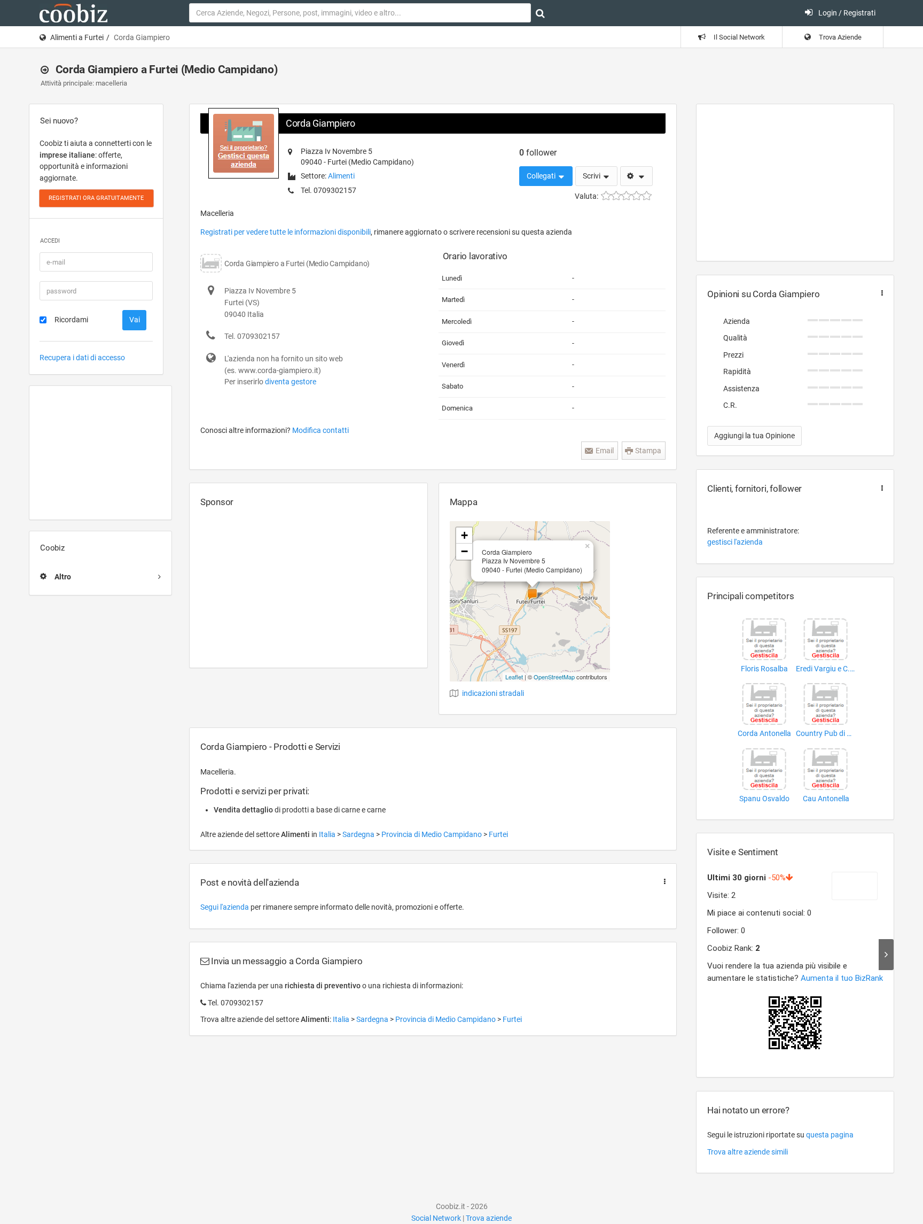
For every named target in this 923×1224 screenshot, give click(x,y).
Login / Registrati (846, 13)
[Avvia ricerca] (540, 13)
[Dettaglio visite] (886, 954)
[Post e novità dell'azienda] (662, 881)
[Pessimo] (606, 196)
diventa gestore (290, 381)
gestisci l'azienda (735, 542)
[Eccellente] (647, 196)
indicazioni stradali (493, 693)
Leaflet (514, 676)
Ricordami (71, 319)
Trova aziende (489, 1218)
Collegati (542, 176)
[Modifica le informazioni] (636, 176)
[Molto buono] (636, 196)
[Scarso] (616, 196)
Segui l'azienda (224, 907)
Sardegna (359, 834)
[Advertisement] (100, 453)
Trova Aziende (839, 37)
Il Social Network (738, 37)
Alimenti (341, 176)
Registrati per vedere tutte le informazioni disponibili (285, 232)
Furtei (498, 834)
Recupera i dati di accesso (82, 357)
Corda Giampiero (320, 123)
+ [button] (464, 535)
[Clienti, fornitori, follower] (880, 488)
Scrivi (592, 176)
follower (538, 153)
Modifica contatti (320, 430)
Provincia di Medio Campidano (432, 834)
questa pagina (830, 1134)
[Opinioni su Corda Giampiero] (880, 293)
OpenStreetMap (554, 676)
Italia (328, 834)
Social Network (436, 1218)
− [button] (464, 551)
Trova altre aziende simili (747, 1152)
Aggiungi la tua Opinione (754, 435)
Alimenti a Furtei (77, 37)
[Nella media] (626, 196)
